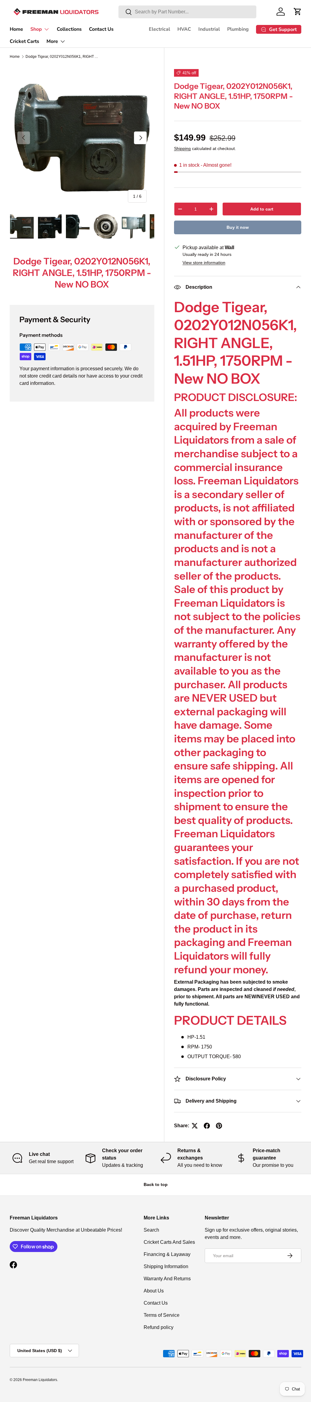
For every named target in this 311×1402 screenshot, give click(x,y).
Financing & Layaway (167, 1254)
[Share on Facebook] (207, 1126)
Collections (69, 29)
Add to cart (261, 209)
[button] (297, 11)
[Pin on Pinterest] (219, 1126)
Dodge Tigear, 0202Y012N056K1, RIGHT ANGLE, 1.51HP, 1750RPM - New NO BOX (62, 56)
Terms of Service (161, 1315)
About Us (154, 1290)
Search (151, 1230)
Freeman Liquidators (40, 1380)
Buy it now (238, 227)
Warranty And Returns (167, 1278)
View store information (204, 262)
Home (16, 29)
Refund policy (158, 1327)
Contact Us (101, 29)
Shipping (182, 148)
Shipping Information (166, 1266)
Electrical (159, 29)
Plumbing (238, 29)
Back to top (156, 1184)
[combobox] (187, 11)
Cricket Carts (24, 41)
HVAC (184, 29)
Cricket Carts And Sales (169, 1242)
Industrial (209, 29)
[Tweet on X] (195, 1126)
